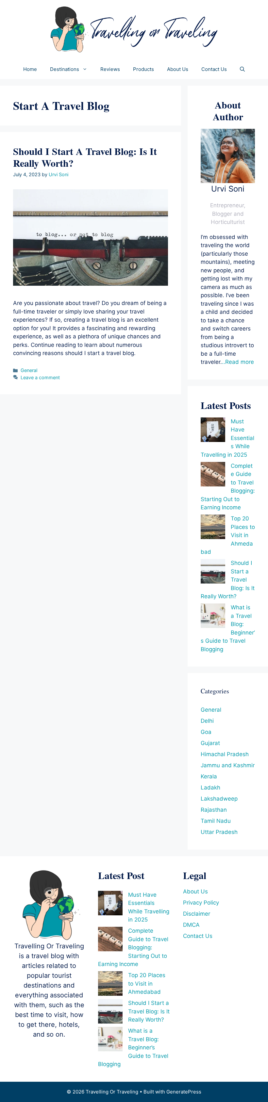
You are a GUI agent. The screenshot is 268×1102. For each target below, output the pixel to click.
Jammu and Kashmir (228, 765)
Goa (206, 732)
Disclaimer (196, 913)
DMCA (191, 925)
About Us (177, 69)
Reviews (110, 69)
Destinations (64, 69)
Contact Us (214, 69)
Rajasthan (214, 809)
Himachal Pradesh (225, 754)
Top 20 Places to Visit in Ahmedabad (146, 983)
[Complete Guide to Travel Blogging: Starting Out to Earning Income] (213, 475)
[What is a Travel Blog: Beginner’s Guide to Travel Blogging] (213, 617)
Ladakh (210, 787)
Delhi (207, 721)
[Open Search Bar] (242, 69)
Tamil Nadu (216, 821)
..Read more (238, 362)
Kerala (209, 776)
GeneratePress (183, 1092)
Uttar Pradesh (219, 832)
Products (143, 69)
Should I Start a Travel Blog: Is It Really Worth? (85, 157)
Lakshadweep (219, 798)
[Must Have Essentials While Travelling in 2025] (213, 431)
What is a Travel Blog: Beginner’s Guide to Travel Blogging (133, 1047)
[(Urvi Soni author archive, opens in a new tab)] (228, 181)
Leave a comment (40, 377)
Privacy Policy (201, 902)
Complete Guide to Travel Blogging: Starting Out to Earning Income (133, 947)
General (29, 370)
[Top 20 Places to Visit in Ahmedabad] (213, 528)
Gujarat (210, 743)
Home (30, 69)
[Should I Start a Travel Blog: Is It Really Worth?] (213, 572)
